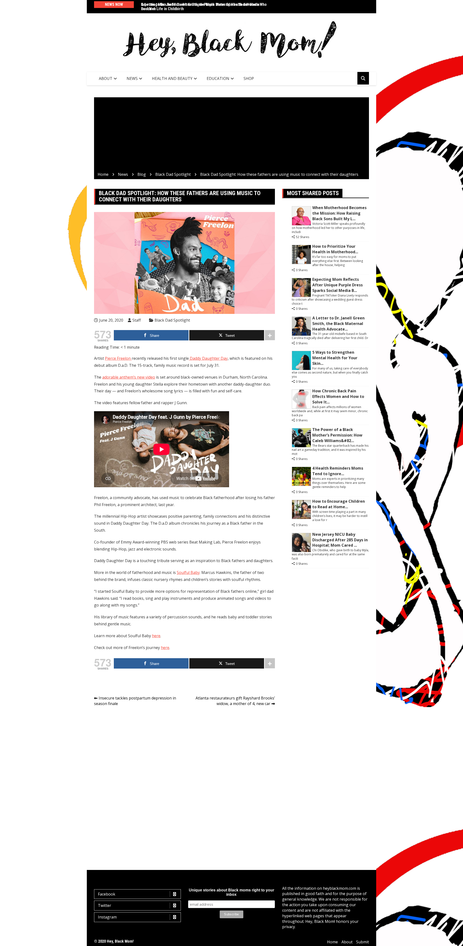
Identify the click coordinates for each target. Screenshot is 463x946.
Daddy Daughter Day (208, 358)
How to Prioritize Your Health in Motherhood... (335, 249)
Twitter (104, 905)
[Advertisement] (231, 135)
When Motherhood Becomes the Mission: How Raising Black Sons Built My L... (339, 213)
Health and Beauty (172, 78)
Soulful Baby (188, 572)
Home (332, 942)
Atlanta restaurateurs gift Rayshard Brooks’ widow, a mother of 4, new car (235, 700)
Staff (136, 320)
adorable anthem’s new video (128, 377)
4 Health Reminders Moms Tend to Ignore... (337, 471)
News (132, 78)
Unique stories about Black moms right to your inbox (231, 892)
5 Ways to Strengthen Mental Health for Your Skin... (334, 358)
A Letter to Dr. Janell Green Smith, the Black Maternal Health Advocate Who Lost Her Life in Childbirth (204, 6)
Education (218, 78)
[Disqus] (184, 778)
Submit (362, 942)
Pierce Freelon (118, 358)
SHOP (249, 78)
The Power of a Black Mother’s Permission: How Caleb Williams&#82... (337, 435)
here (156, 635)
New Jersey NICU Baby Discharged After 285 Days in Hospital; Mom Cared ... (340, 540)
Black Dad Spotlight (172, 320)
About (105, 78)
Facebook (106, 894)
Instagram (107, 917)
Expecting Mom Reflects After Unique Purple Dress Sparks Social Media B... (337, 285)
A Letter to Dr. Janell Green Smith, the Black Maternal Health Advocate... (338, 323)
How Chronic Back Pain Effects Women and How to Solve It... (338, 396)
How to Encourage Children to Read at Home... (338, 504)
